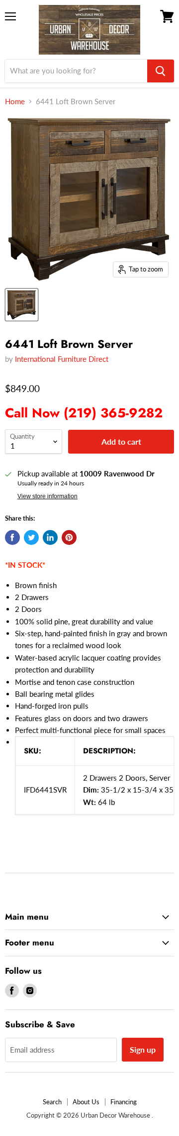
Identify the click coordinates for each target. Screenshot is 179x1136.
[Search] (160, 71)
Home (15, 101)
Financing (123, 1102)
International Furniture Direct (61, 358)
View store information (47, 496)
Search (52, 1102)
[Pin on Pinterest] (69, 537)
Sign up (143, 1049)
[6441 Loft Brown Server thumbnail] (21, 305)
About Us (86, 1102)
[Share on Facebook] (12, 537)
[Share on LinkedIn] (50, 537)
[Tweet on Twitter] (31, 537)
